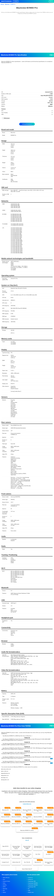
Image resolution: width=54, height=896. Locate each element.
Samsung (5, 888)
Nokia (4, 883)
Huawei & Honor (6, 881)
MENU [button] (16, 1)
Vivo (4, 890)
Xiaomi (4, 892)
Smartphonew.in (6, 1)
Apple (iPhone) (6, 877)
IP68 (29, 890)
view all (27, 840)
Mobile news (31, 892)
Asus (4, 879)
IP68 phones (6, 118)
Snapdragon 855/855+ (33, 885)
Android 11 (30, 877)
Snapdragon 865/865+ (33, 883)
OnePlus (5, 885)
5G (28, 888)
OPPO (4, 886)
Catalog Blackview (27, 803)
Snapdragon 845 (32, 886)
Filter (51, 1)
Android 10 (30, 879)
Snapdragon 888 (32, 881)
